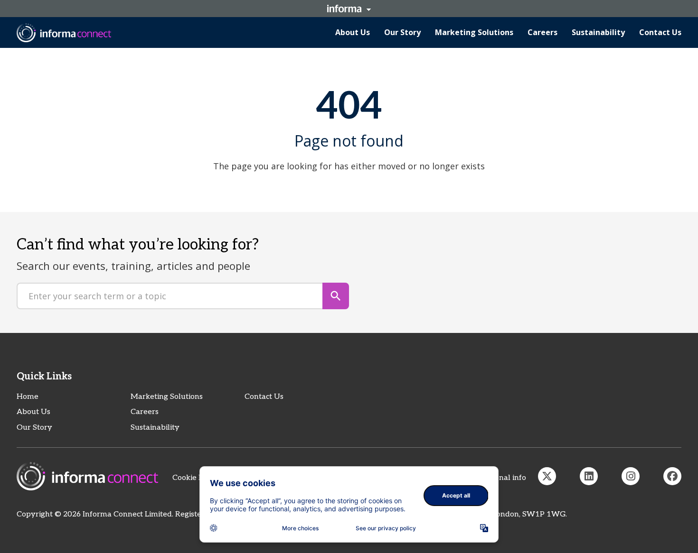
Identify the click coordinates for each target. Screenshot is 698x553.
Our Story (34, 427)
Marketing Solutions (167, 396)
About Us (33, 411)
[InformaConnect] (547, 476)
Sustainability (155, 427)
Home (27, 396)
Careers (145, 411)
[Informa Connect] (589, 476)
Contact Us (264, 396)
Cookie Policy (196, 477)
